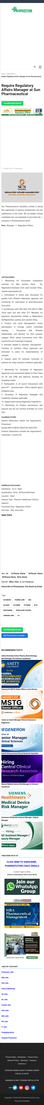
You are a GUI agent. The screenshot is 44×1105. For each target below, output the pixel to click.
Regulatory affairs (23, 610)
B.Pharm (27, 605)
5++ (19, 615)
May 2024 (10, 74)
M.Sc (36, 605)
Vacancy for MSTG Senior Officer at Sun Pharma (19, 689)
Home (3, 74)
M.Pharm (16, 605)
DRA (29, 600)
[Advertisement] (22, 38)
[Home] (22, 10)
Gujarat (6, 605)
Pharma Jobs (20, 600)
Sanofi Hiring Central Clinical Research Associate (19, 753)
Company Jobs (8, 615)
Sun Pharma (7, 610)
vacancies (7, 600)
